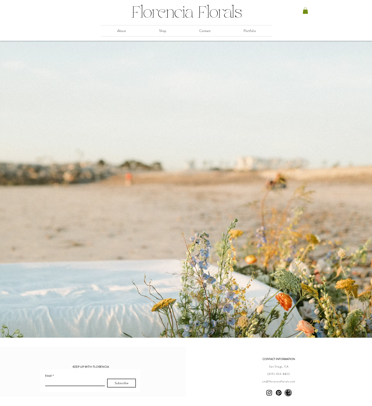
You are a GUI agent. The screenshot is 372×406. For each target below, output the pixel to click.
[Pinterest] (278, 393)
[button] (305, 10)
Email (49, 375)
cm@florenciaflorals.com (278, 381)
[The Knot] (288, 393)
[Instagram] (269, 393)
